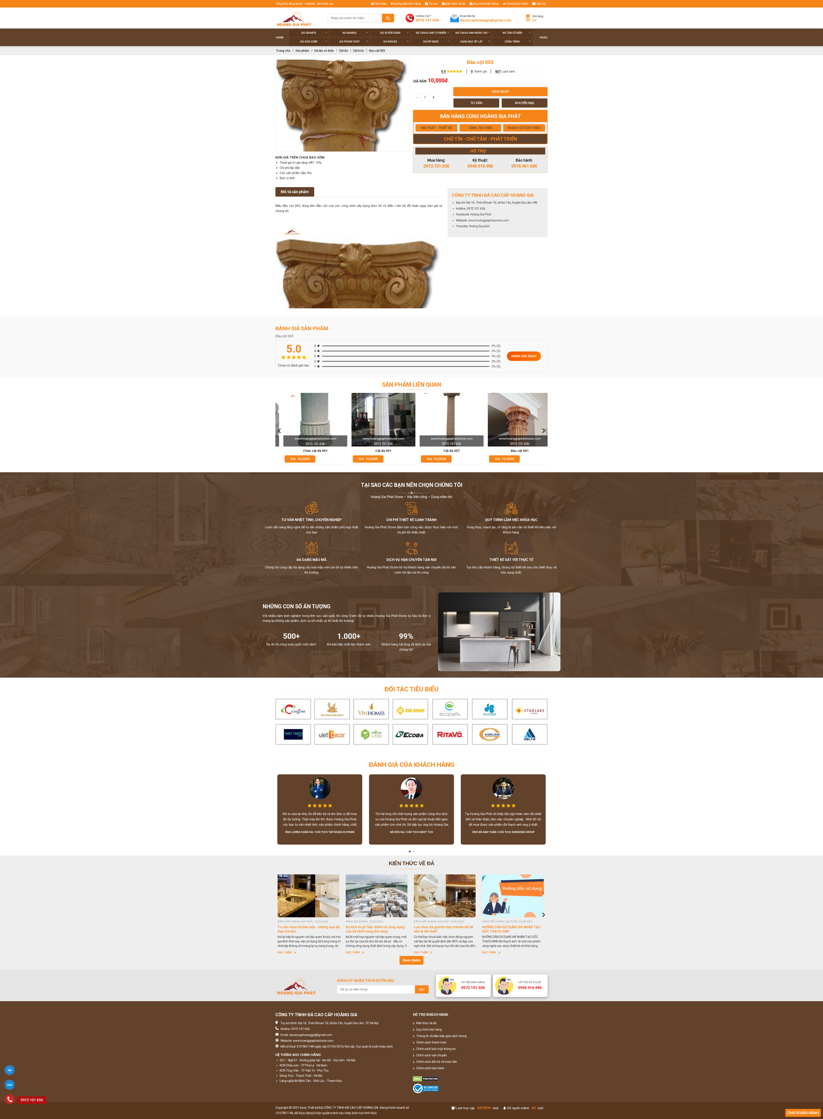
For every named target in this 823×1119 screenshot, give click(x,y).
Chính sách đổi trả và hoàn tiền (436, 1061)
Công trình (512, 41)
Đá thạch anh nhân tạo (471, 32)
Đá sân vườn (308, 41)
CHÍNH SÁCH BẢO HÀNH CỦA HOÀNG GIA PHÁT (375, 929)
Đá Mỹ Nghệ (431, 41)
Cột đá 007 (346, 451)
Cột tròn (358, 50)
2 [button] (414, 853)
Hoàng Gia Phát (480, 214)
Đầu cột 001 (414, 451)
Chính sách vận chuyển (431, 1055)
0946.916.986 (480, 166)
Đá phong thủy (349, 41)
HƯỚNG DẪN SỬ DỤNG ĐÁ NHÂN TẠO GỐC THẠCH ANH (307, 929)
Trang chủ (283, 50)
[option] (342, 105)
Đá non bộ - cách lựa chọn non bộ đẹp (511, 927)
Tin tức (433, 3)
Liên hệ (540, 3)
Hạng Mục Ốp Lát (471, 41)
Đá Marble (349, 32)
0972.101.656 (436, 166)
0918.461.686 (524, 166)
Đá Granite (308, 32)
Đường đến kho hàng (407, 3)
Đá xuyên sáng (390, 32)
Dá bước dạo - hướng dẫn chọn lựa (441, 927)
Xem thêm (411, 960)
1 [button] (410, 853)
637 (497, 71)
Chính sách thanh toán (431, 1042)
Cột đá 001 (277, 451)
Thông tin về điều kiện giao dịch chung (441, 1036)
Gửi (421, 989)
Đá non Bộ (390, 41)
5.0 (443, 71)
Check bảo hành (517, 3)
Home (280, 37)
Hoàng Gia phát (479, 226)
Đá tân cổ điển (512, 32)
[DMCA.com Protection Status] (446, 1078)
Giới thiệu (380, 3)
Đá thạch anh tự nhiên (431, 32)
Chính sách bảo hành (430, 1068)
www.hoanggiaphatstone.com (488, 220)
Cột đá (343, 50)
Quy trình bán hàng (485, 3)
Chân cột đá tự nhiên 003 (482, 451)
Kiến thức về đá (455, 3)
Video (543, 37)
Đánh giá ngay (524, 356)
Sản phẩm (302, 50)
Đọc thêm (284, 952)
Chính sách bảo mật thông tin (436, 1049)
